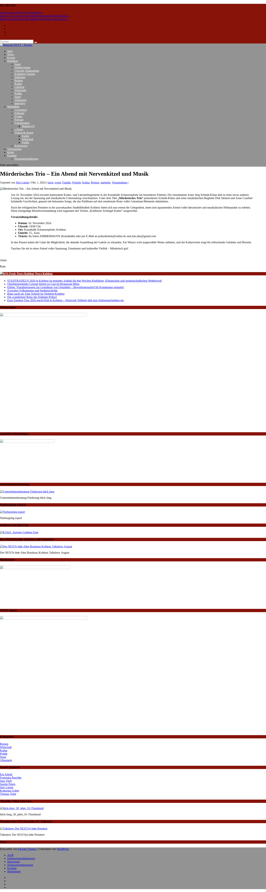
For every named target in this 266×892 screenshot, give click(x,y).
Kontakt (11, 155)
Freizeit (76, 182)
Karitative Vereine (24, 74)
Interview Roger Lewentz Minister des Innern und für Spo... (34, 19)
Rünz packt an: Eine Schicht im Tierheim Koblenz (36, 293)
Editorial (19, 113)
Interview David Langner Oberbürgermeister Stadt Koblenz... (35, 15)
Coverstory (20, 109)
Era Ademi (6, 774)
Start (9, 51)
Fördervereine (22, 67)
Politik (18, 93)
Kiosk (10, 152)
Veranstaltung (119, 182)
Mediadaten (14, 871)
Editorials (19, 77)
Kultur (18, 83)
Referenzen (21, 145)
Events (11, 57)
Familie (66, 182)
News (10, 54)
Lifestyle (19, 87)
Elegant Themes (27, 849)
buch (50, 182)
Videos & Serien (23, 132)
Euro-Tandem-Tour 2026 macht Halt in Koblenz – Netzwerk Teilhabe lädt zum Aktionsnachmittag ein (65, 300)
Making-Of (28, 126)
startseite (105, 182)
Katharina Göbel (9, 790)
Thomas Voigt (8, 793)
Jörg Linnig (22, 182)
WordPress (63, 849)
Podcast (18, 119)
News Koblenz (44, 273)
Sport (17, 64)
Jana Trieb (6, 780)
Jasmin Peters (7, 784)
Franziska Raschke (11, 777)
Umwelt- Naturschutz (26, 70)
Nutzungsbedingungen (20, 864)
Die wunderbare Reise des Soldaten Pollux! (32, 297)
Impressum (13, 861)
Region (18, 80)
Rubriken (12, 60)
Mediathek (13, 106)
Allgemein (20, 100)
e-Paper (18, 129)
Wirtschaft (20, 90)
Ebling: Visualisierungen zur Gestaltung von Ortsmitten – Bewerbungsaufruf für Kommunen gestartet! (65, 287)
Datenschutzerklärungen (21, 858)
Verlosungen (14, 149)
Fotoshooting (21, 122)
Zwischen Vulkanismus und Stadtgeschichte (32, 290)
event (58, 182)
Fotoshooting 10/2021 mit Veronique (21, 12)
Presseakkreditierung (26, 158)
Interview (19, 103)
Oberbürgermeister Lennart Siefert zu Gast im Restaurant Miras (43, 283)
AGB (10, 855)
